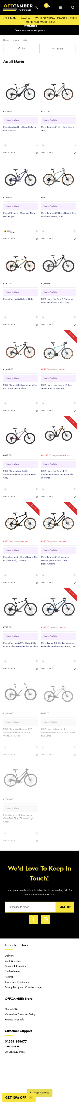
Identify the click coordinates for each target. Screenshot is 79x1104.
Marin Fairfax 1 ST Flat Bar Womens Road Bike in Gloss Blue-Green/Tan (58, 645)
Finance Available (14, 1019)
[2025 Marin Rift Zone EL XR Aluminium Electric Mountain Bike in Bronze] (58, 434)
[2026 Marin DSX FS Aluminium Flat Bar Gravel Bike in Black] (20, 348)
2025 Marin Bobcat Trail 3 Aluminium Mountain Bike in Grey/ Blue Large (58, 732)
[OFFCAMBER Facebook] (33, 919)
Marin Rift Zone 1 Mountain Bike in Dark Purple (19, 215)
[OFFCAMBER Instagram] (45, 919)
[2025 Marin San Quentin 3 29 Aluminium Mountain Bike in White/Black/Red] (20, 692)
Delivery (9, 956)
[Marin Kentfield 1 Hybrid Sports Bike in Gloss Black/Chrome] (20, 520)
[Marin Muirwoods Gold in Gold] (20, 262)
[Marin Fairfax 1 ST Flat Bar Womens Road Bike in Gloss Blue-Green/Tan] (58, 606)
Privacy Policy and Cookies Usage (23, 987)
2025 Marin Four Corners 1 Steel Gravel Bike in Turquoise (57, 387)
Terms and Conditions (17, 982)
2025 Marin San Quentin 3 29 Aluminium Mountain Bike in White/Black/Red (17, 732)
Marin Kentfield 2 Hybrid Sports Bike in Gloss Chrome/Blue (58, 215)
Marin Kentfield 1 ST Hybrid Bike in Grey (57, 129)
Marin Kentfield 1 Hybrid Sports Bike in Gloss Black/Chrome (20, 559)
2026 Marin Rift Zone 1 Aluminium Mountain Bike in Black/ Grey (57, 301)
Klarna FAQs (11, 1009)
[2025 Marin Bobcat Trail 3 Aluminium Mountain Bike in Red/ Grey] (20, 434)
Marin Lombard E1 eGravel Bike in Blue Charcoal (19, 129)
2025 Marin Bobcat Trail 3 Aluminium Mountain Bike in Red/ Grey (19, 474)
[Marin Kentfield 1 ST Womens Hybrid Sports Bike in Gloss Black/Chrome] (58, 520)
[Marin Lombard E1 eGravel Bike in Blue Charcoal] (20, 90)
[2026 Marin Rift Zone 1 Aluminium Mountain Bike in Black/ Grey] (58, 262)
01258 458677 (16, 1041)
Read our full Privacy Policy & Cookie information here (39, 1084)
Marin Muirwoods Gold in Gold (18, 299)
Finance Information (16, 966)
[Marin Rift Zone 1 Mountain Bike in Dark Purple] (20, 176)
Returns (9, 977)
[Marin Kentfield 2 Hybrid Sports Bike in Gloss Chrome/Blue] (58, 176)
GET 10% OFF (15, 1097)
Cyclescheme (12, 971)
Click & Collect (13, 961)
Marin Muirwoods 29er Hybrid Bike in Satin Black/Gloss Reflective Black (20, 645)
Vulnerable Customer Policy (20, 1014)
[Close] (31, 1097)
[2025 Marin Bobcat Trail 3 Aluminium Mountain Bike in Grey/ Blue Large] (58, 692)
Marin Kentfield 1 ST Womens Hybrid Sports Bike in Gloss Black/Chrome (55, 560)
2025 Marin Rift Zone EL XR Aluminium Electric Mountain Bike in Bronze (57, 474)
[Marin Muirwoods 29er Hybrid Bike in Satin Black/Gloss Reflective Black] (20, 606)
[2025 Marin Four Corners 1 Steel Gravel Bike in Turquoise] (58, 348)
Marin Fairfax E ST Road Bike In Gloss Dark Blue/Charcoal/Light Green (18, 818)
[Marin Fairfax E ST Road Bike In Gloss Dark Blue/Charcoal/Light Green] (20, 778)
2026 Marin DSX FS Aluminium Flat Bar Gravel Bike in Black (20, 387)
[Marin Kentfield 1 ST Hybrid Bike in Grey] (58, 90)
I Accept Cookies (39, 1092)
